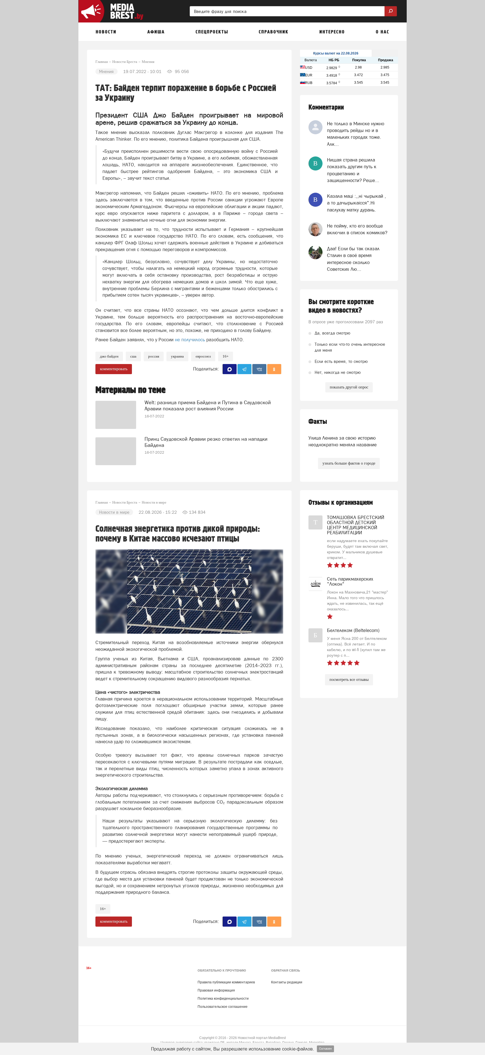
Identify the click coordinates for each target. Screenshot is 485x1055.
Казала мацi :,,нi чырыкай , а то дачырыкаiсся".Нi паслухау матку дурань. (356, 203)
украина (177, 356)
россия (153, 356)
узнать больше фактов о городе (348, 463)
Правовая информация (216, 990)
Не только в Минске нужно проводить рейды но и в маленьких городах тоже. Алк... (355, 134)
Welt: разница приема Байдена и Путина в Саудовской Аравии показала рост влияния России (208, 405)
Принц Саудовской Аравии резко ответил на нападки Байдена (206, 442)
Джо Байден (109, 356)
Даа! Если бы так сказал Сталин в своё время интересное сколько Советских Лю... (353, 259)
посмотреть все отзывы (349, 679)
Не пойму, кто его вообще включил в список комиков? (357, 229)
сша (133, 356)
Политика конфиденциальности (223, 999)
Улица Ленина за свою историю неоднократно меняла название (342, 441)
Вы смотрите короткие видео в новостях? (341, 306)
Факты (317, 422)
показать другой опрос (349, 387)
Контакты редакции (286, 982)
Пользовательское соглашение (223, 1007)
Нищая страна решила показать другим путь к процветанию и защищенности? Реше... (353, 170)
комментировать (113, 369)
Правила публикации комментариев (226, 982)
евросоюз (203, 356)
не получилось (190, 339)
